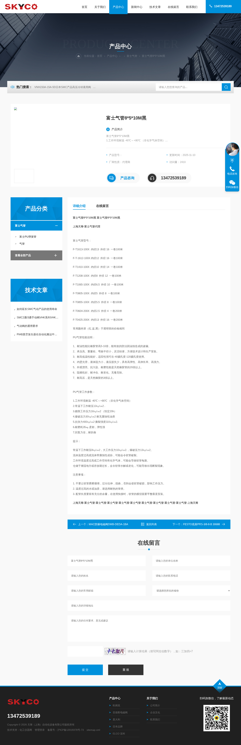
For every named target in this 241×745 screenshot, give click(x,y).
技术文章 (155, 6)
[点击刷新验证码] (115, 651)
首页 (84, 6)
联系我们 (191, 6)
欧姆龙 (116, 705)
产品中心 (118, 6)
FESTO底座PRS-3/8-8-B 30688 (201, 524)
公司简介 (155, 705)
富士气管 (132, 55)
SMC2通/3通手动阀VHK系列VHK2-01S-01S (38, 317)
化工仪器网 (26, 729)
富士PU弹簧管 (27, 236)
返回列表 (151, 524)
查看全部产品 (23, 255)
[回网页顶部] (232, 160)
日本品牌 (118, 726)
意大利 (116, 719)
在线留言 (173, 6)
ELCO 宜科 (119, 733)
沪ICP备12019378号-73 (70, 729)
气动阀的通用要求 (27, 325)
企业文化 (155, 712)
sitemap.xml (93, 729)
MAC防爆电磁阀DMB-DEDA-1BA (108, 524)
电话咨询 (232, 173)
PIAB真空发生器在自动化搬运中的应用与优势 (38, 334)
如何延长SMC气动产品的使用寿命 (37, 308)
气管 (22, 243)
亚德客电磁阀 (120, 712)
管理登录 (40, 729)
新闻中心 (136, 6)
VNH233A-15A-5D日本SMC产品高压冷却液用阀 (62, 87)
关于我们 (100, 6)
